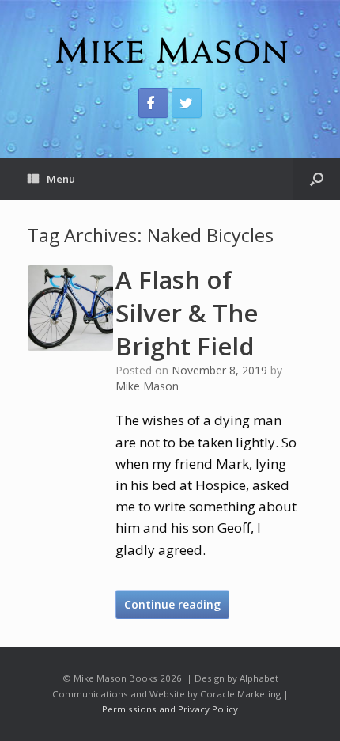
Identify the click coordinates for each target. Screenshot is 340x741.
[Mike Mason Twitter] (187, 103)
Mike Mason (147, 385)
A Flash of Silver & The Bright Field (186, 313)
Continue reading (172, 604)
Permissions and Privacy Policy (170, 709)
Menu (61, 179)
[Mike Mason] (170, 50)
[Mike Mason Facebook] (153, 103)
